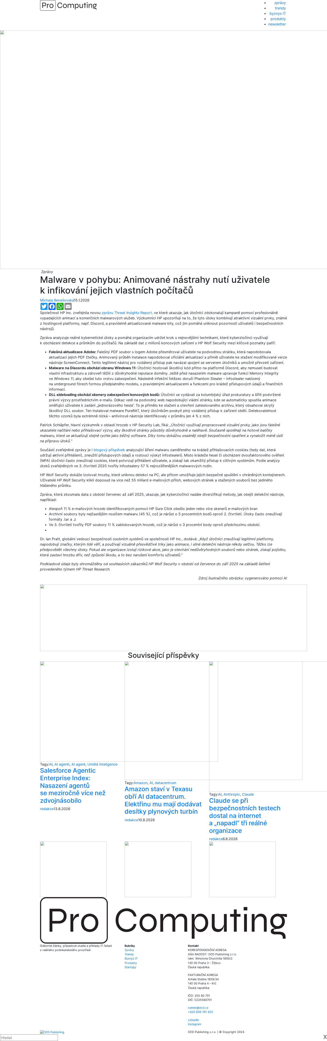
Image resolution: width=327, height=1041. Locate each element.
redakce (47, 809)
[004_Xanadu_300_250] (73, 869)
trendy (280, 8)
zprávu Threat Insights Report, (127, 312)
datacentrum (165, 782)
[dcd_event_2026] (173, 617)
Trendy (129, 954)
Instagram (194, 1024)
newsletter (277, 24)
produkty (278, 18)
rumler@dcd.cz (198, 1007)
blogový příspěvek (109, 450)
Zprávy (129, 950)
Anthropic (232, 794)
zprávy (280, 2)
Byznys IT (131, 958)
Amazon (140, 782)
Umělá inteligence (102, 764)
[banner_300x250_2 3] (242, 869)
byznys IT (278, 13)
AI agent (78, 764)
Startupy (130, 967)
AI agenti (61, 764)
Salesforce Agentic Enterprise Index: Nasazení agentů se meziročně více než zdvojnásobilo (72, 785)
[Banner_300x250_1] (158, 869)
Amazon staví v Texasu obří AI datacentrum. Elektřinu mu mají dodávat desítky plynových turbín (163, 800)
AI (50, 764)
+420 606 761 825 (200, 1012)
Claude (248, 794)
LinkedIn (193, 1020)
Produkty (131, 963)
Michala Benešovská (57, 300)
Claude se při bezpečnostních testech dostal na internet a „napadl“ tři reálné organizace (245, 815)
